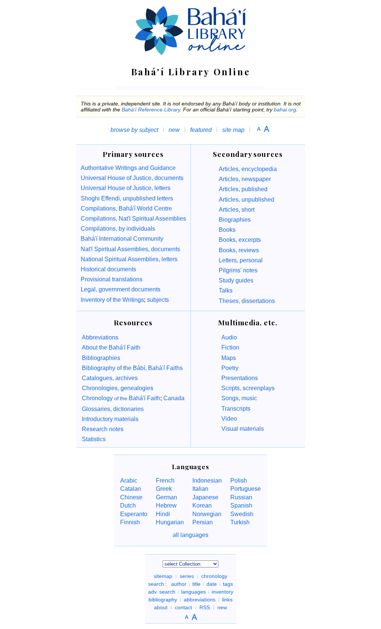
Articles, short (236, 209)
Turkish (240, 522)
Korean (202, 505)
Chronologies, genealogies (117, 388)
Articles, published (243, 189)
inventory (222, 592)
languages (193, 592)
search (156, 584)
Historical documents (108, 269)
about (160, 607)
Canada (174, 398)
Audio (229, 337)
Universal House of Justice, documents (132, 178)
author (178, 584)
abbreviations (199, 600)
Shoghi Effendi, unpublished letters (127, 198)
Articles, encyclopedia (248, 169)
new (174, 130)
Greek (164, 489)
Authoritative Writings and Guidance (128, 168)
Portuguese (245, 489)
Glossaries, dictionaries (113, 409)
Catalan (130, 489)
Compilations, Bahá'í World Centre (126, 208)
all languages (190, 535)
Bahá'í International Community (122, 239)
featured (201, 130)
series (187, 576)
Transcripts (235, 408)
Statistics (94, 439)
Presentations (239, 378)
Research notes (103, 429)
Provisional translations (112, 279)
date (211, 584)
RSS (204, 607)
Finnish (130, 522)
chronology (214, 576)
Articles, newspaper (245, 179)
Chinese (131, 497)
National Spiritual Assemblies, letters (129, 259)
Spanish (241, 505)
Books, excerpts (240, 240)
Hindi (163, 514)
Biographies (235, 219)
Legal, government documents (120, 289)
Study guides (236, 280)
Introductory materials (110, 419)
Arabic (128, 480)
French (165, 480)
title (196, 584)
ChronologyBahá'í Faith (121, 398)
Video (229, 418)
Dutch (128, 505)
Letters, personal (241, 260)
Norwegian (206, 514)
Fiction (230, 347)
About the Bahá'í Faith (111, 347)
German (166, 497)
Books (227, 230)
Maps (228, 358)
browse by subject (134, 130)
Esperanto (133, 514)
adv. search (161, 592)
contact (183, 607)
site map (233, 130)
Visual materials (242, 429)
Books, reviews (239, 250)
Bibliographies (101, 358)
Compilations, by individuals (118, 228)
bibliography (162, 600)
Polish (238, 480)
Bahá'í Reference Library (151, 110)
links (227, 600)
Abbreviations (100, 337)
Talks (226, 290)
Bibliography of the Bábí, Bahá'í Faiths (132, 368)
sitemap (163, 576)
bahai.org (285, 110)
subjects (157, 300)
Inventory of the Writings (112, 300)
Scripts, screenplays (248, 388)
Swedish (241, 514)
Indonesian (207, 480)
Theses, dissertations (247, 301)
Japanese (205, 497)
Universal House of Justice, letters (125, 188)
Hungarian (170, 522)
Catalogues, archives (110, 378)
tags (228, 584)
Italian (200, 489)
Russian (241, 497)
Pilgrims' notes (238, 270)
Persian (202, 522)
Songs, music (239, 398)
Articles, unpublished (246, 199)
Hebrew (166, 505)
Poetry (229, 368)
